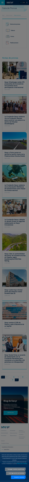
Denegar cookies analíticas (16, 469)
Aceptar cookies (19, 477)
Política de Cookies (22, 463)
